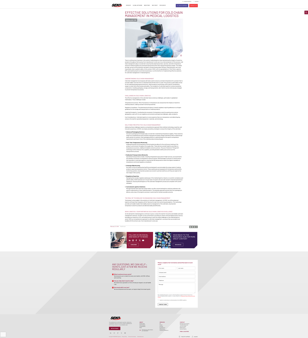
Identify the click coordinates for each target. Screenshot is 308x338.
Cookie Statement (140, 336)
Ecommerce (162, 327)
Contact (182, 322)
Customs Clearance (164, 330)
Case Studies (142, 324)
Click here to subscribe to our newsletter (147, 330)
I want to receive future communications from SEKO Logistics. (173, 300)
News (140, 327)
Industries (147, 5)
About (141, 322)
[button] (306, 12)
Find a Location (184, 331)
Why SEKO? (155, 5)
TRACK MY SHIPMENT (185, 336)
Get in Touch (114, 328)
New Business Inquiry (184, 323)
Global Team (142, 323)
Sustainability (142, 326)
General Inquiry (183, 328)
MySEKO (196, 336)
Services (128, 5)
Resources (163, 5)
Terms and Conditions (132, 336)
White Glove (162, 328)
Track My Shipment (184, 324)
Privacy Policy (124, 336)
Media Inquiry (183, 327)
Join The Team (183, 326)
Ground (161, 326)
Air (160, 323)
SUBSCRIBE (134, 244)
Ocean (161, 324)
